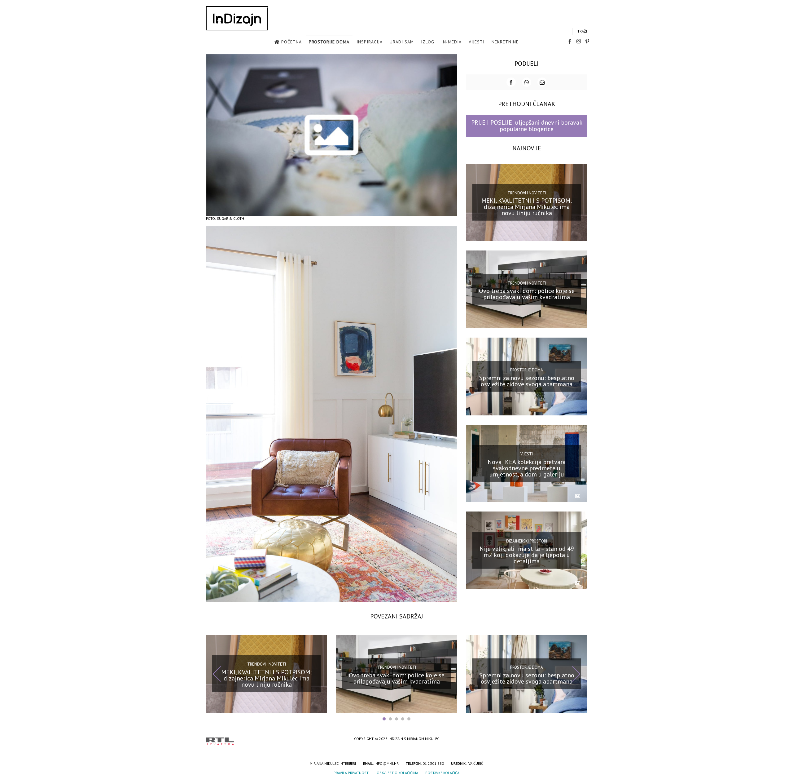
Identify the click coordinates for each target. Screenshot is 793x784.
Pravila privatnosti (352, 772)
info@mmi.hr (387, 763)
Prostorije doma (329, 42)
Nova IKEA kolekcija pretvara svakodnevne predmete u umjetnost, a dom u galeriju (527, 468)
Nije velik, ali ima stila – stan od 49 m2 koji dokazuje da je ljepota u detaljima (527, 555)
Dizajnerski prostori (526, 540)
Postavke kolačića (442, 772)
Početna (291, 42)
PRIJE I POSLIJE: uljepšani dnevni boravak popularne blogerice (526, 125)
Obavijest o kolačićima (397, 772)
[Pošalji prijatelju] (542, 82)
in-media (451, 42)
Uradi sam (402, 42)
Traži (582, 31)
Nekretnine (505, 42)
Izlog (427, 42)
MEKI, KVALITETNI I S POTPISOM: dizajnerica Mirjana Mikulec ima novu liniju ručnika (526, 207)
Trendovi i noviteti (526, 193)
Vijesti (476, 42)
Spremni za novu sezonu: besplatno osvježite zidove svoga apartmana (526, 381)
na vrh (581, 739)
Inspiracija (370, 42)
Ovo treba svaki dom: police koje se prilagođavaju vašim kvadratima (527, 294)
